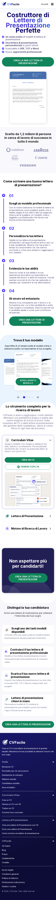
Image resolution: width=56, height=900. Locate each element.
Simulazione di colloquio (12, 775)
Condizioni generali (10, 874)
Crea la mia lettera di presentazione (28, 62)
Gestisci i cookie (9, 886)
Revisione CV (8, 767)
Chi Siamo (6, 846)
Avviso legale (7, 870)
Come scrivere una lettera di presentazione (20, 833)
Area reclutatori (8, 787)
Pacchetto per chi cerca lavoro (15, 771)
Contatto (5, 862)
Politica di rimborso (10, 878)
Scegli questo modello (28, 380)
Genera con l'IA (30, 466)
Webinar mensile (9, 779)
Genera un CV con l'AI (11, 804)
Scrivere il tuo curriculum (12, 812)
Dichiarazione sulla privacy (13, 882)
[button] (18, 397)
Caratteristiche (8, 858)
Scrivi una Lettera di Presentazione (17, 829)
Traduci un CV (8, 808)
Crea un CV (28, 460)
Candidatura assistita (11, 783)
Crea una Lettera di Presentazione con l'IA (20, 825)
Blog (4, 850)
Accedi (44, 4)
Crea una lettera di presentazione (32, 321)
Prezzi (4, 854)
